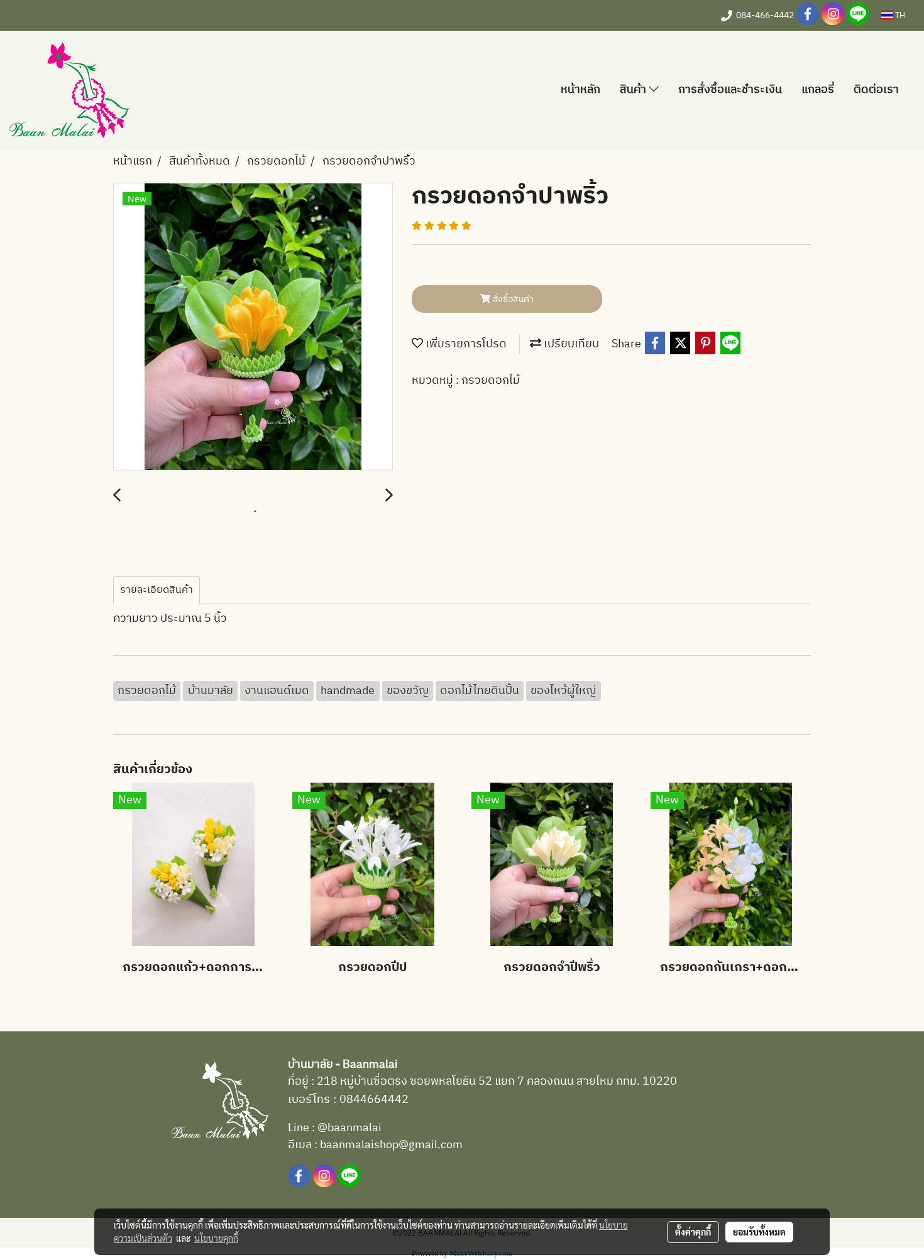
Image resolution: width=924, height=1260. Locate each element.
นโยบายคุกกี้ (216, 1238)
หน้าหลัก (580, 89)
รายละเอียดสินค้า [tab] (156, 590)
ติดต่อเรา (876, 89)
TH (899, 15)
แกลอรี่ (817, 89)
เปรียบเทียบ (570, 344)
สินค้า (634, 89)
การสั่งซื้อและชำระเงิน (730, 89)
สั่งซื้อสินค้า (512, 299)
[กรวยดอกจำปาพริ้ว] (253, 327)
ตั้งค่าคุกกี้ (693, 1231)
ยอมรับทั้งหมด (759, 1231)
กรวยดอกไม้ (490, 380)
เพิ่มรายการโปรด (465, 344)
